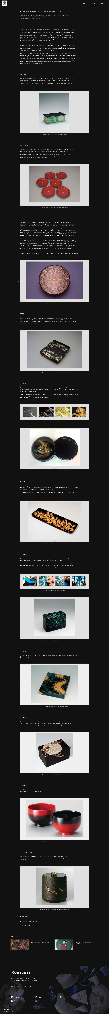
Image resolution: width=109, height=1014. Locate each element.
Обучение (101, 3)
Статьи (93, 3)
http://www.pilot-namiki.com (28, 921)
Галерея (84, 3)
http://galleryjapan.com (27, 920)
